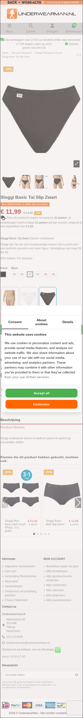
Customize (41, 404)
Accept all (41, 393)
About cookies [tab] (41, 322)
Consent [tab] (15, 322)
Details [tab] (67, 322)
